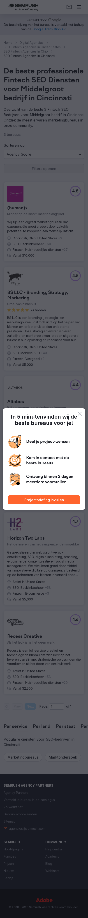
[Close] (79, 413)
